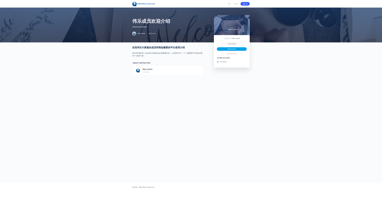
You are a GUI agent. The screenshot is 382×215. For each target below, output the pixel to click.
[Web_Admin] (138, 70)
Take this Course (232, 49)
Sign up (245, 4)
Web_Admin (147, 69)
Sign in (236, 4)
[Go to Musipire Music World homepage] (143, 3)
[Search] (229, 4)
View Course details (139, 27)
